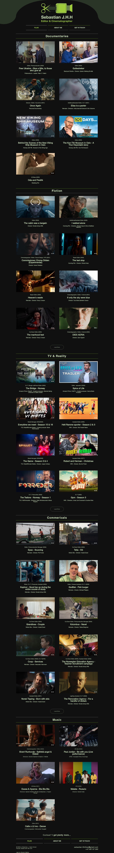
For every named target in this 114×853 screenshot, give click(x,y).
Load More (57, 347)
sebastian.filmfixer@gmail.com (86, 847)
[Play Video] (35, 52)
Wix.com (30, 848)
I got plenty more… (61, 835)
